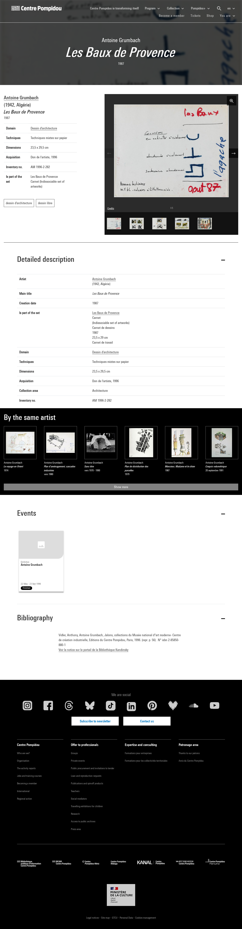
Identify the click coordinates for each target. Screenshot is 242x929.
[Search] (219, 8)
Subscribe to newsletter (95, 721)
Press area (76, 829)
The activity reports (26, 768)
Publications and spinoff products (87, 783)
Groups (74, 753)
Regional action (24, 798)
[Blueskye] (89, 706)
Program (150, 8)
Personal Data (126, 917)
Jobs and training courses (29, 775)
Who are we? (23, 753)
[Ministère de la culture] (121, 895)
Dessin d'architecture (44, 128)
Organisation (23, 760)
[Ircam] (64, 865)
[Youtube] (214, 706)
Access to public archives (83, 821)
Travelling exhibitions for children (87, 806)
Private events (78, 760)
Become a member (173, 15)
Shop (212, 15)
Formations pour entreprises (138, 753)
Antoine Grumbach (21, 97)
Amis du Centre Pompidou (191, 760)
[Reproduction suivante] (233, 153)
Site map (105, 917)
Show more (121, 487)
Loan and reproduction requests (86, 775)
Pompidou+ (198, 8)
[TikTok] (110, 706)
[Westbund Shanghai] (188, 865)
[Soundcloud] (193, 706)
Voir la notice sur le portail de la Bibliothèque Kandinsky (93, 650)
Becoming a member (27, 783)
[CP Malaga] (121, 865)
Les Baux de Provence (105, 313)
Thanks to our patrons (189, 753)
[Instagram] (27, 706)
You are (226, 16)
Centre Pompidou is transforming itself (116, 8)
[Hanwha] (215, 865)
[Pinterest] (152, 706)
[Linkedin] (131, 706)
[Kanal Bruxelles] (153, 865)
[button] (121, 260)
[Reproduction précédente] (109, 153)
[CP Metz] (93, 865)
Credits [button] (110, 208)
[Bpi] (32, 865)
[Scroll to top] (233, 920)
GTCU (115, 917)
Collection (173, 8)
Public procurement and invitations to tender (92, 768)
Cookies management (145, 917)
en (229, 8)
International (23, 791)
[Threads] (69, 706)
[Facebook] (48, 706)
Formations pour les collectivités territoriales (146, 760)
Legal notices (92, 917)
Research (75, 813)
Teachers (75, 791)
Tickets (196, 16)
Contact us (147, 721)
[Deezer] (173, 706)
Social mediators (79, 798)
